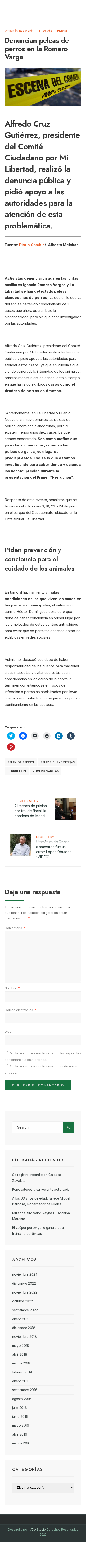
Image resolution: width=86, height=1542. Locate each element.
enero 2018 (21, 1381)
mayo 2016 (20, 1425)
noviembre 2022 (24, 1292)
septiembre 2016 (24, 1390)
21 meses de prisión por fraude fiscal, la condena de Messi (31, 808)
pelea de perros (21, 762)
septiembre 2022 (25, 1310)
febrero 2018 (22, 1372)
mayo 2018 (20, 1346)
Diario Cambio (32, 245)
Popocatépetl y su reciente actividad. (40, 1189)
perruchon (17, 771)
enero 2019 (21, 1319)
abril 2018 (19, 1354)
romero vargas (45, 771)
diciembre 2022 (24, 1283)
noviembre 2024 (24, 1274)
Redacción (26, 30)
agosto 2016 (21, 1399)
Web (8, 1031)
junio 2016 (20, 1416)
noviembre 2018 (24, 1337)
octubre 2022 (22, 1301)
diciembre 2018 (23, 1328)
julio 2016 (19, 1408)
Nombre (12, 988)
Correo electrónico (21, 1010)
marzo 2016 (21, 1443)
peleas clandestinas (58, 762)
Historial (62, 30)
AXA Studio (38, 1529)
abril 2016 (19, 1434)
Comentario (15, 928)
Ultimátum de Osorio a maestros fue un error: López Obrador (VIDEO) (53, 847)
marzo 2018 (21, 1363)
